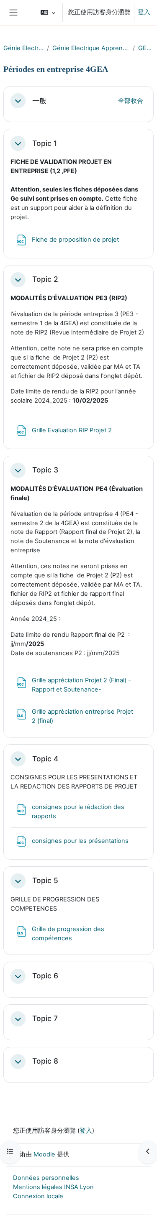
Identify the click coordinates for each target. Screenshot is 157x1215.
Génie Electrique (23, 48)
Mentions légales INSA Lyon (53, 1187)
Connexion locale (38, 1196)
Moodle (44, 1154)
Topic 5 (45, 880)
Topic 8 (45, 1061)
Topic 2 (45, 279)
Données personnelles (46, 1178)
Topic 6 (45, 976)
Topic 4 (45, 759)
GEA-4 (146, 48)
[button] (48, 12)
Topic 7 (45, 1018)
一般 (39, 101)
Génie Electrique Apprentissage (90, 48)
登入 (144, 12)
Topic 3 (45, 470)
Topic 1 (44, 143)
